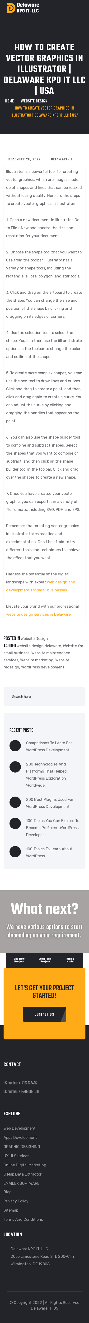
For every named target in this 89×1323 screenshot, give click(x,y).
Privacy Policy (16, 1201)
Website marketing (36, 660)
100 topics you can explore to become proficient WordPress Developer (52, 827)
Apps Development (20, 1137)
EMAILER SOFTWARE (21, 1183)
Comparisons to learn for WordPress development (49, 746)
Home (9, 101)
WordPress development (42, 667)
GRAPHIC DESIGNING (22, 1146)
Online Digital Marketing (25, 1165)
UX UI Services (16, 1156)
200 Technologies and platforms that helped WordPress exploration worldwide (46, 775)
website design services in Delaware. (39, 614)
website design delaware (39, 646)
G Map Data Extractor (23, 1174)
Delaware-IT (62, 159)
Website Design (34, 101)
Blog (8, 1192)
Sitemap (11, 1210)
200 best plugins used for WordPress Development (49, 803)
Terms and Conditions (23, 1219)
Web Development (20, 1128)
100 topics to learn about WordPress (49, 852)
